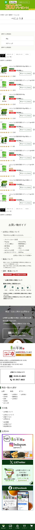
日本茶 (5, 396)
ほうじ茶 (6, 403)
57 (14, 90)
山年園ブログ (7, 424)
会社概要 (6, 422)
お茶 (6, 15)
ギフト (21, 391)
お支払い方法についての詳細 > (22, 255)
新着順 (27, 54)
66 (14, 76)
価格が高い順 (19, 54)
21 (14, 104)
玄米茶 (5, 401)
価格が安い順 (10, 54)
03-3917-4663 (7, 364)
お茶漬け (15, 398)
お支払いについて (9, 414)
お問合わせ (7, 419)
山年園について (8, 411)
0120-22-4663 (20, 376)
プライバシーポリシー (6, 366)
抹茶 (5, 398)
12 (14, 118)
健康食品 (15, 396)
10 (14, 132)
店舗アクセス (7, 417)
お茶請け (15, 394)
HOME (2, 15)
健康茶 (10, 15)
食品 (11, 391)
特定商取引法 (7, 426)
